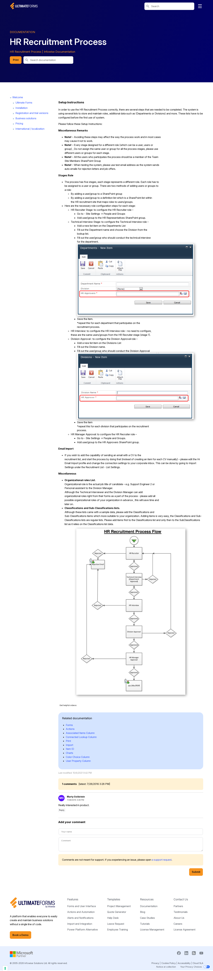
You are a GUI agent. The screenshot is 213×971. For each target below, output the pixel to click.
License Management (152, 929)
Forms (69, 725)
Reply (61, 810)
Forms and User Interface (81, 906)
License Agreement (184, 929)
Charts (69, 752)
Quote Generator (116, 911)
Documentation (148, 906)
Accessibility (184, 963)
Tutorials (145, 923)
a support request (162, 859)
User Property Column (78, 760)
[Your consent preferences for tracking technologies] (5, 968)
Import (69, 745)
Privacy (155, 963)
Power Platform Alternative (82, 929)
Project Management (119, 906)
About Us (179, 917)
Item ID (70, 748)
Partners (178, 906)
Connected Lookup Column (81, 737)
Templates (113, 899)
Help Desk (113, 917)
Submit (196, 872)
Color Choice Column (78, 757)
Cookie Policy (168, 963)
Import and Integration (79, 923)
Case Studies (147, 917)
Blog (142, 911)
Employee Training (117, 929)
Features (72, 899)
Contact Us (181, 899)
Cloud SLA (198, 963)
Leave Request (115, 923)
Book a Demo (20, 935)
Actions (70, 728)
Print (16, 60)
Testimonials (181, 911)
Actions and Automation (81, 911)
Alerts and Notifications (80, 917)
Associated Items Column (80, 733)
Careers (178, 923)
